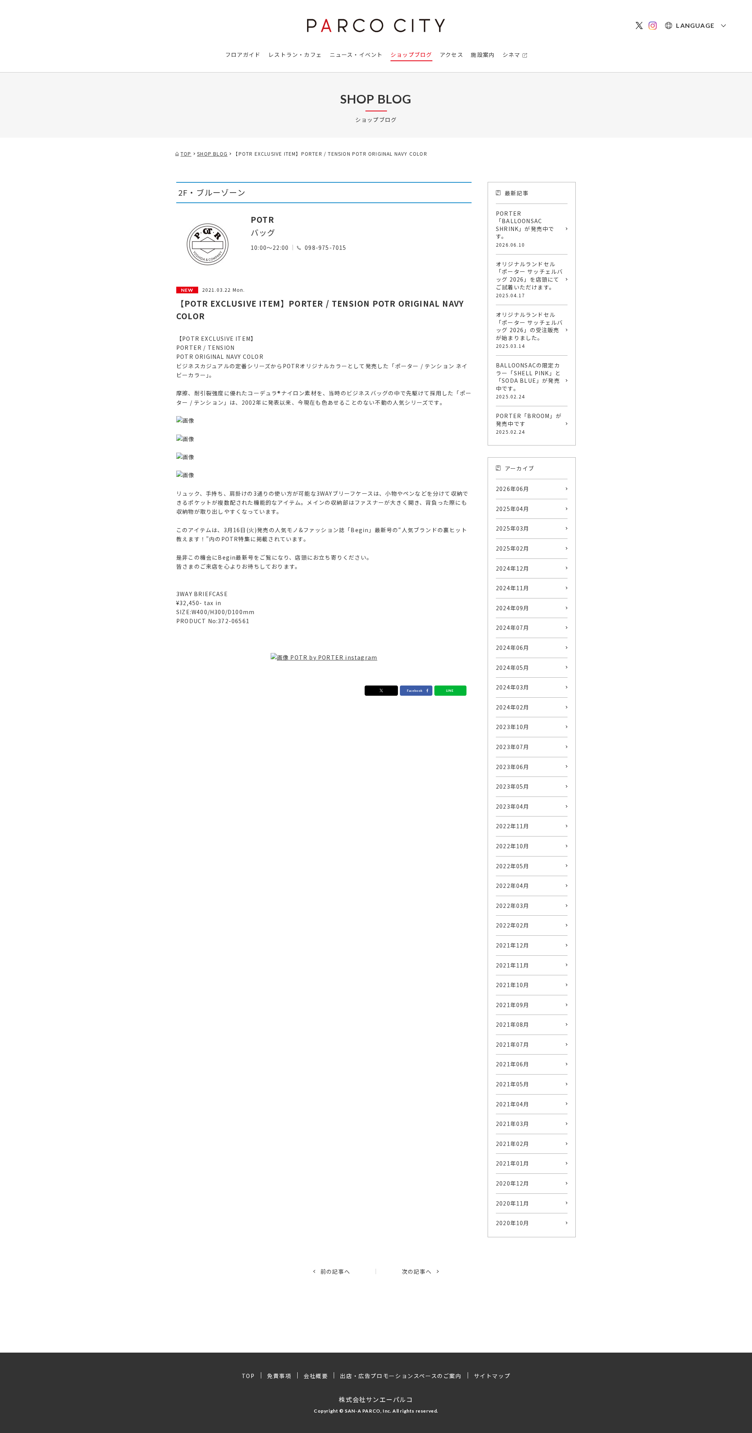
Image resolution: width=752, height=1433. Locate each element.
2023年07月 (513, 747)
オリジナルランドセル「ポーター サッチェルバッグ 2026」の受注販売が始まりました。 (529, 330)
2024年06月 (513, 647)
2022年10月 (513, 846)
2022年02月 (513, 925)
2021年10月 (513, 985)
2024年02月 (513, 707)
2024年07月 (513, 627)
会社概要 (316, 1376)
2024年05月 (513, 667)
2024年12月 (513, 568)
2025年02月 (513, 548)
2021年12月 (513, 945)
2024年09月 (513, 608)
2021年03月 (513, 1123)
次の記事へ (417, 1271)
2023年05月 (513, 786)
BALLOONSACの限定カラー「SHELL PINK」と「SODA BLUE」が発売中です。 (528, 380)
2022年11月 (513, 826)
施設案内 (483, 54)
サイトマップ (492, 1376)
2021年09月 (513, 1005)
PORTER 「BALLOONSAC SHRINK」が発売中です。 (525, 228)
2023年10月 (513, 727)
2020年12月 (513, 1183)
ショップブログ (411, 54)
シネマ (512, 54)
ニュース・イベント (356, 54)
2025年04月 (513, 509)
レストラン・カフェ (295, 54)
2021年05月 (513, 1084)
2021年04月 (513, 1104)
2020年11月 (513, 1203)
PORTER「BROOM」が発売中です (529, 423)
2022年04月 (513, 885)
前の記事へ (335, 1271)
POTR (262, 219)
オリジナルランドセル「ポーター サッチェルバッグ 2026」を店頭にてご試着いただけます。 (529, 279)
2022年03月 (513, 905)
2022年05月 (513, 866)
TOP (248, 1376)
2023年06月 (513, 767)
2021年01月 (513, 1163)
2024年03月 (513, 687)
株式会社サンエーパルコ (376, 1399)
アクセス (451, 54)
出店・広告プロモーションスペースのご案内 (400, 1376)
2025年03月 (513, 528)
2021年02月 (513, 1143)
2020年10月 (513, 1223)
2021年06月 (513, 1064)
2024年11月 (513, 588)
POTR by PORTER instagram (333, 657)
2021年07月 (513, 1044)
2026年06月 (513, 489)
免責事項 (279, 1376)
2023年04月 (513, 806)
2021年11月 (513, 965)
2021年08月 (513, 1024)
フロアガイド (243, 54)
